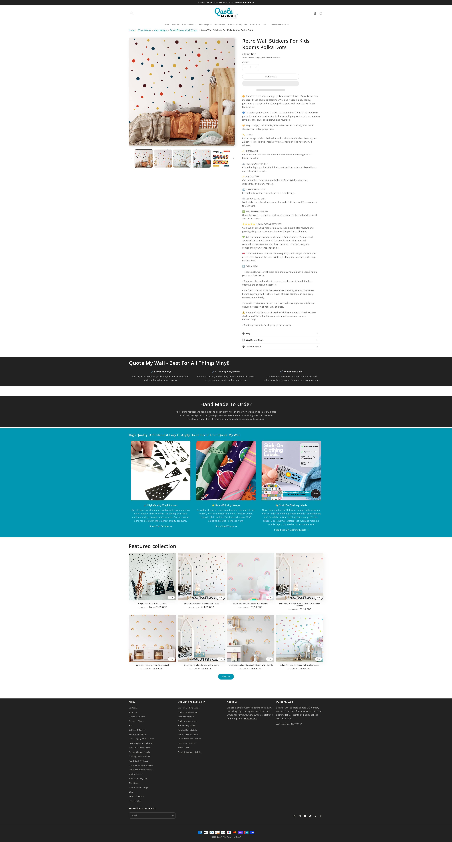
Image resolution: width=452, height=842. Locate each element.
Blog (131, 792)
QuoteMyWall (222, 837)
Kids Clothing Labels (187, 725)
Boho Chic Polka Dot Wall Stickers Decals (201, 604)
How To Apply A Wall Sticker (141, 739)
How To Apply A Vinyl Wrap (141, 743)
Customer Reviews (137, 716)
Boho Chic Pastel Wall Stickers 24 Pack (152, 665)
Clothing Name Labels (187, 721)
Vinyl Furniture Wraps (138, 787)
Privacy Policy (135, 801)
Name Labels (183, 747)
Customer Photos (136, 721)
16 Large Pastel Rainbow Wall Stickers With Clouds (250, 665)
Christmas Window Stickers (141, 765)
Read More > (250, 718)
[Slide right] (233, 158)
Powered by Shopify (234, 837)
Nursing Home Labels (187, 730)
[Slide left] (131, 158)
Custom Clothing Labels (139, 752)
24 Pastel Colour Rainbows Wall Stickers (250, 604)
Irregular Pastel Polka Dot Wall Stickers (201, 665)
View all (226, 676)
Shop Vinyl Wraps (225, 526)
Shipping (258, 58)
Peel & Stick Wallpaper (139, 761)
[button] (270, 84)
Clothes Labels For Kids (188, 712)
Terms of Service (136, 796)
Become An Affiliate (137, 734)
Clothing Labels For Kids (139, 756)
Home (132, 30)
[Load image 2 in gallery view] (163, 159)
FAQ (131, 725)
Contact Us (133, 708)
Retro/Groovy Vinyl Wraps (183, 30)
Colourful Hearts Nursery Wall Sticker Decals (299, 665)
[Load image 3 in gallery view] (182, 159)
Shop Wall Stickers (159, 526)
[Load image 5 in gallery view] (221, 159)
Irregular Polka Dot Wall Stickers (152, 604)
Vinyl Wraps (144, 30)
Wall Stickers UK (136, 774)
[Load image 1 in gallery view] (144, 159)
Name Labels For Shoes (188, 734)
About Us (133, 712)
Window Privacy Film (138, 778)
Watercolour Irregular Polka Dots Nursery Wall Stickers (299, 605)
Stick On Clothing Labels (139, 747)
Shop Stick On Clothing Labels (290, 529)
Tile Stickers (134, 783)
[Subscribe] (172, 815)
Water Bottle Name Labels (189, 739)
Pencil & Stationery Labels (189, 752)
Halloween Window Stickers (141, 770)
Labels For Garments (187, 743)
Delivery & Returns (137, 730)
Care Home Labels (186, 716)
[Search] (132, 13)
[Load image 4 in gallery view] (202, 159)
